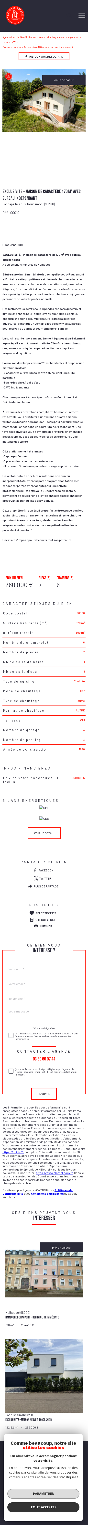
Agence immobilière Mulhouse (18, 37)
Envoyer (44, 1093)
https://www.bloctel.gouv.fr (54, 1172)
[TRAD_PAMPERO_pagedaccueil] (15, 23)
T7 (14, 42)
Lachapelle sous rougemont (63, 37)
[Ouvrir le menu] (82, 16)
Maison (6, 42)
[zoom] (44, 130)
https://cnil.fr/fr (13, 1152)
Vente (42, 37)
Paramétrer (43, 1493)
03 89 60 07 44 (44, 1059)
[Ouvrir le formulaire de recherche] (69, 16)
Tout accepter (43, 1507)
